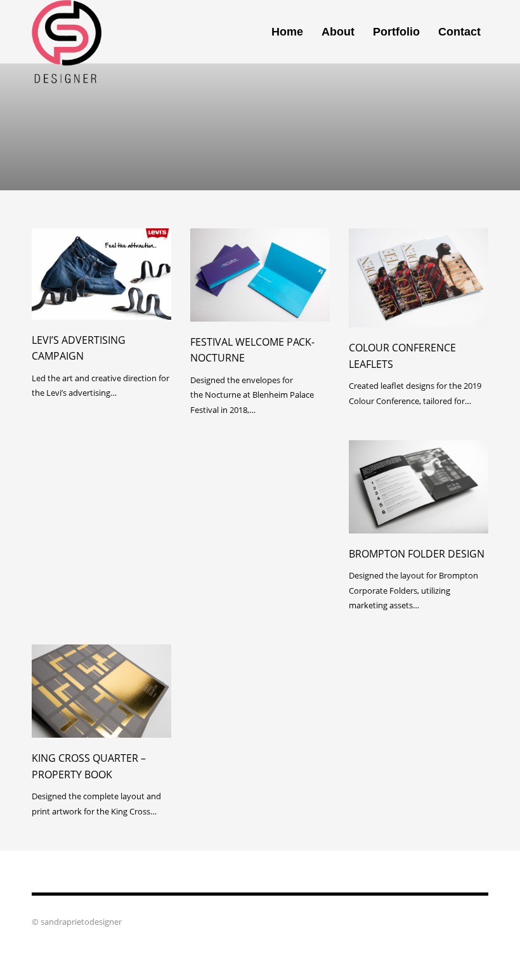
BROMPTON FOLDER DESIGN (416, 554)
